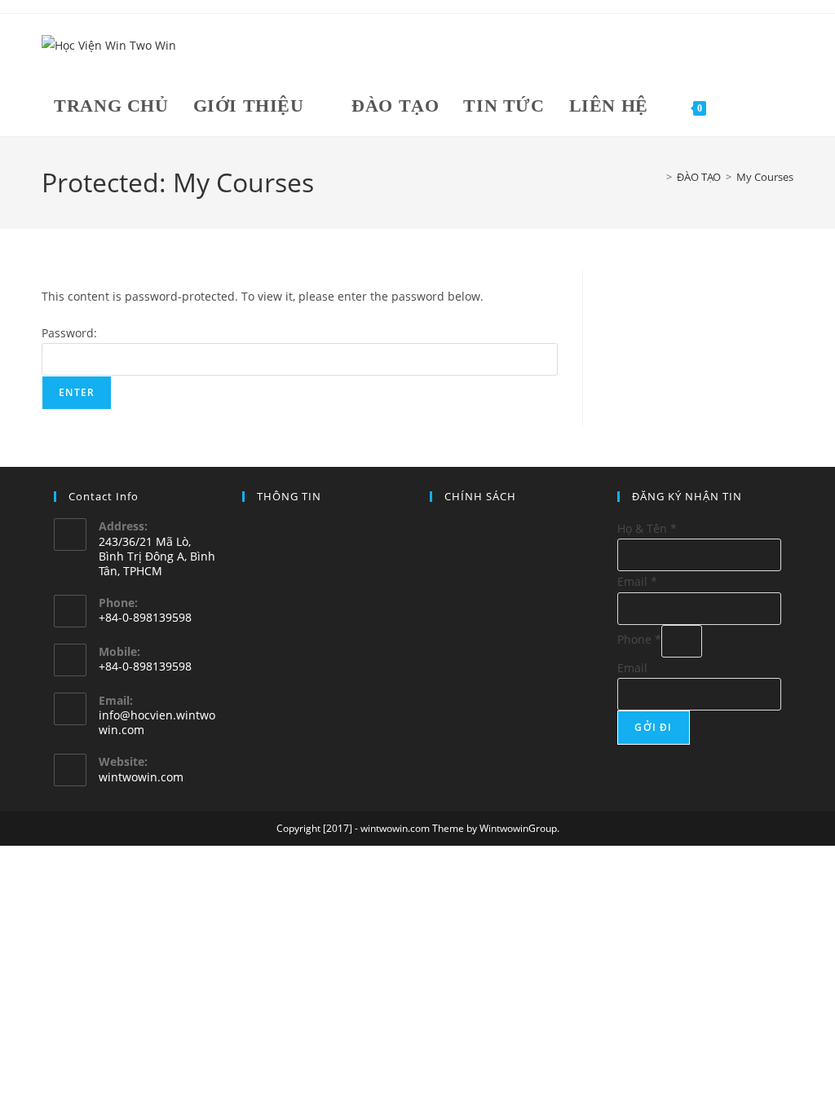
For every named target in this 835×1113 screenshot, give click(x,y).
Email (637, 581)
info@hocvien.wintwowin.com (157, 722)
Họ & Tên (647, 528)
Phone (639, 639)
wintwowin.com (141, 777)
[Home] (657, 176)
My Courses (764, 176)
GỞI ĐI (653, 727)
